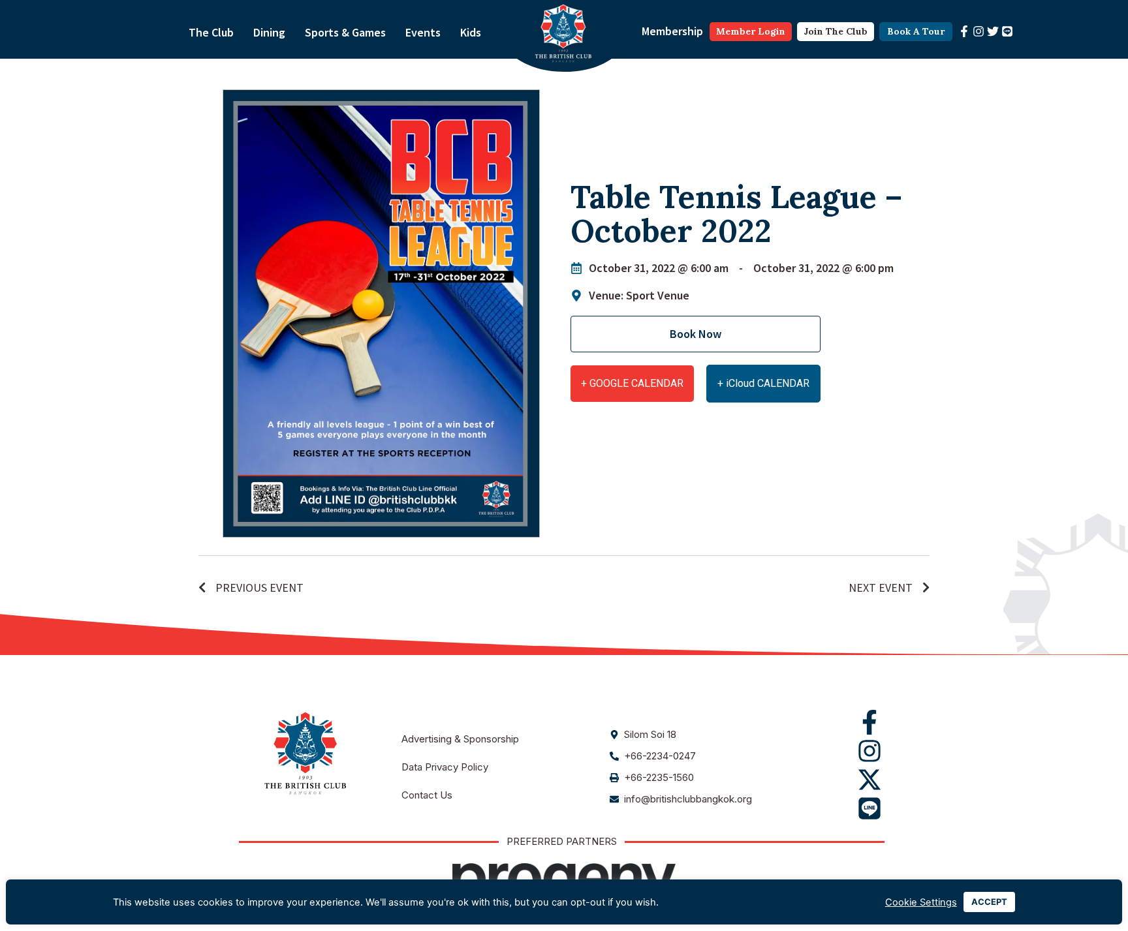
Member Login (750, 31)
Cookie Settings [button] (921, 902)
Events (423, 32)
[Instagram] (978, 31)
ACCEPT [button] (989, 901)
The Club (211, 32)
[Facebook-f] (964, 31)
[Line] (1007, 31)
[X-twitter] (869, 779)
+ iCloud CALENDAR (763, 383)
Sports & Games (345, 32)
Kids (470, 32)
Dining (269, 32)
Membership (672, 30)
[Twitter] (993, 31)
